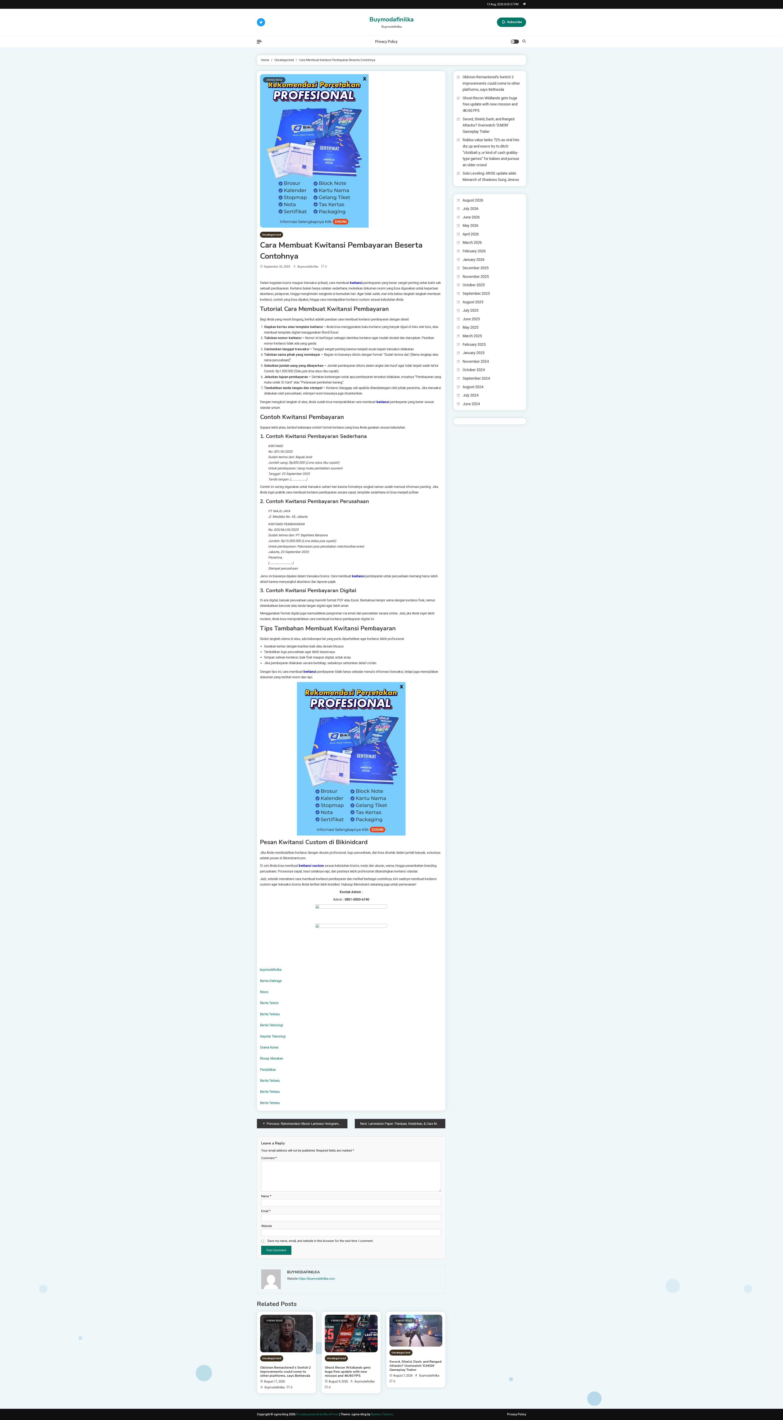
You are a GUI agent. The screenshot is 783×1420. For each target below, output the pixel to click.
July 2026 (470, 208)
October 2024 (474, 370)
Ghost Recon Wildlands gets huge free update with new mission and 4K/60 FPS (348, 1372)
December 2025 (476, 268)
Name (266, 1196)
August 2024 (473, 387)
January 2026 (473, 259)
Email (266, 1211)
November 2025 (476, 276)
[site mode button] (515, 42)
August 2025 (473, 302)
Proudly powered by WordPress (317, 1414)
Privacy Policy (386, 41)
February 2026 (474, 251)
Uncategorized (271, 234)
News (264, 992)
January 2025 (473, 353)
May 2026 (470, 225)
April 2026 (471, 234)
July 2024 (470, 395)
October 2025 (474, 285)
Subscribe (514, 22)
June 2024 (471, 404)
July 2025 (470, 310)
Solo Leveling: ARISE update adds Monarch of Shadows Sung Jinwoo (491, 176)
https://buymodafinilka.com (317, 1278)
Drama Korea (269, 1047)
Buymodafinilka (391, 19)
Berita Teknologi (271, 1025)
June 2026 (471, 217)
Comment (269, 1158)
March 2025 (472, 336)
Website (266, 1226)
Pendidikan (268, 1070)
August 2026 (473, 200)
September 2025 (476, 293)
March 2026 (472, 242)
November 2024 (476, 361)
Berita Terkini (269, 1003)
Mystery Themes (382, 1414)
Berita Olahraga (271, 981)
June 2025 (471, 319)
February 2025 (474, 344)
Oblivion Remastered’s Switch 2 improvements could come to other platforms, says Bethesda (285, 1372)
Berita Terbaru (270, 1014)
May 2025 (470, 327)
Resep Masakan (271, 1058)
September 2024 (476, 378)
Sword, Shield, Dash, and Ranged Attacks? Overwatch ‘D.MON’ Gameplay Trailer (415, 1366)
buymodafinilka (270, 970)
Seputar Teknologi (273, 1036)
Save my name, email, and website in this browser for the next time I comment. (320, 1241)
